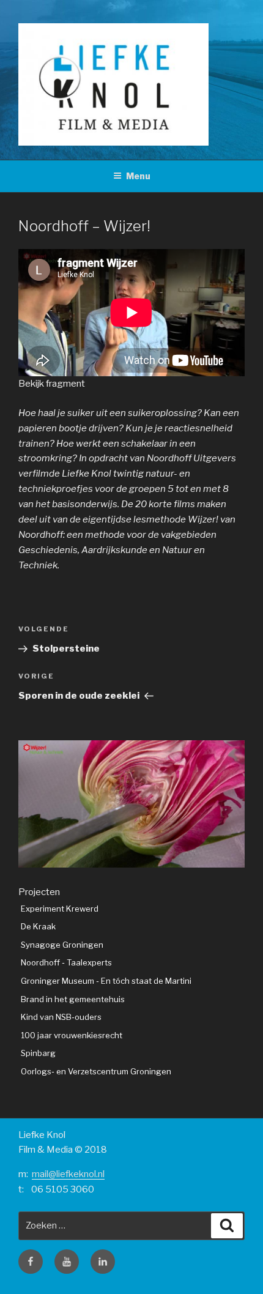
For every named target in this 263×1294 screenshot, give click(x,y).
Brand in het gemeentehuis (73, 999)
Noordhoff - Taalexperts (66, 962)
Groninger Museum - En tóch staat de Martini (106, 981)
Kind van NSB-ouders (61, 1017)
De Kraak (38, 926)
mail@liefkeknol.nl (68, 1174)
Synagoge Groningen (62, 945)
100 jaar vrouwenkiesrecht (71, 1035)
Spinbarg (38, 1053)
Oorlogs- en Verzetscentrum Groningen (96, 1071)
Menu (138, 176)
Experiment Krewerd (59, 908)
